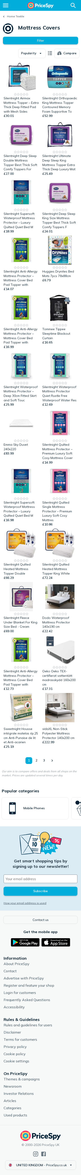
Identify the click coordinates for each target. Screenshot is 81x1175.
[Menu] (5, 5)
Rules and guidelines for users (28, 1025)
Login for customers (20, 992)
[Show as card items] (49, 53)
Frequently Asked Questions (27, 1000)
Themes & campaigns (22, 1079)
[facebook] (43, 1154)
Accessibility (14, 1007)
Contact (10, 971)
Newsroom (13, 1086)
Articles (10, 1100)
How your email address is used (25, 903)
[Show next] (52, 760)
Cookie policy (15, 1054)
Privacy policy (15, 1046)
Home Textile (15, 16)
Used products (15, 1115)
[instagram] (36, 1154)
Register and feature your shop (29, 985)
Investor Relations (19, 1093)
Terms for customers (20, 1039)
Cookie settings (16, 1061)
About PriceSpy (16, 963)
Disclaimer (12, 1032)
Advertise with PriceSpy (24, 978)
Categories (12, 1108)
